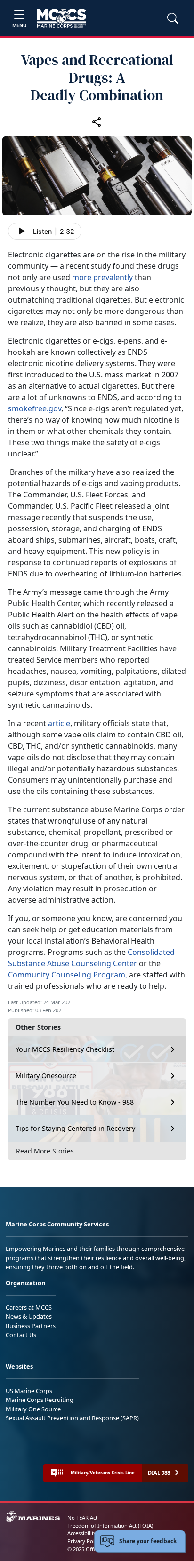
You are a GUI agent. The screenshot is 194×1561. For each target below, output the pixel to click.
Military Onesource (46, 1075)
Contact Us (21, 1334)
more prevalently (102, 277)
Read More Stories (45, 1150)
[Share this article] (97, 121)
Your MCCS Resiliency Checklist (65, 1049)
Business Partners (31, 1325)
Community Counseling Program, (67, 974)
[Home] (61, 18)
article (59, 723)
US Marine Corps (29, 1390)
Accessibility (82, 1533)
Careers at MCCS (29, 1307)
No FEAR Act (82, 1517)
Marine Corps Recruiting (39, 1399)
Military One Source (33, 1409)
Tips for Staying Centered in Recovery (75, 1128)
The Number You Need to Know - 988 (75, 1101)
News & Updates (29, 1316)
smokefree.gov (34, 408)
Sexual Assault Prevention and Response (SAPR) (72, 1418)
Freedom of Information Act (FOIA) (110, 1525)
